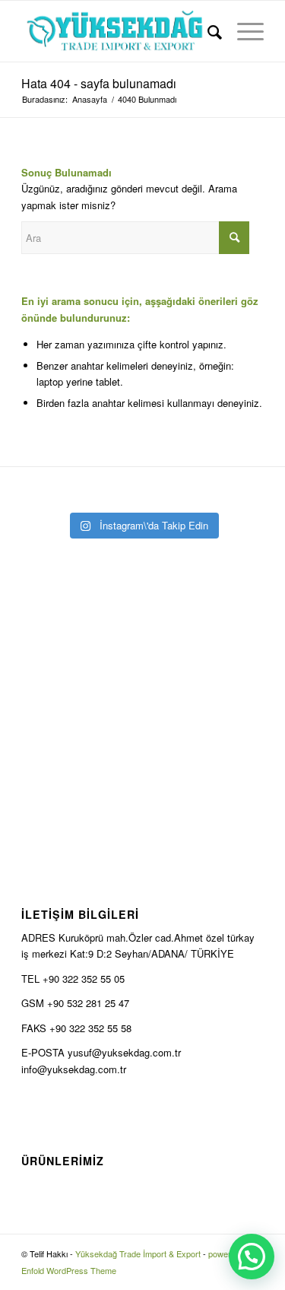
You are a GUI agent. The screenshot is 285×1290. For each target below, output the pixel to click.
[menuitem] (207, 31)
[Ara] (207, 31)
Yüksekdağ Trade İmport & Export (138, 1253)
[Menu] (243, 31)
